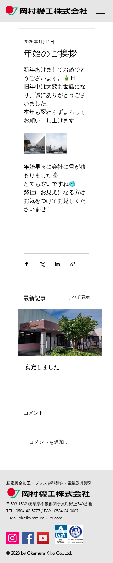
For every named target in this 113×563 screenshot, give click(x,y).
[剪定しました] (60, 332)
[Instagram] (12, 538)
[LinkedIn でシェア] (57, 264)
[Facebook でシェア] (27, 264)
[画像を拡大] (34, 143)
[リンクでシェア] (73, 264)
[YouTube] (43, 538)
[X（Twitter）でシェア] (42, 264)
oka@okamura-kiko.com (40, 517)
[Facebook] (28, 538)
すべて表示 (79, 297)
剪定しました (42, 367)
